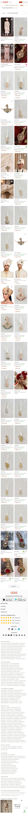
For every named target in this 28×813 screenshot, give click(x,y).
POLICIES (3, 609)
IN (26, 808)
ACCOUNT (3, 606)
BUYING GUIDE (4, 603)
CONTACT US (4, 612)
